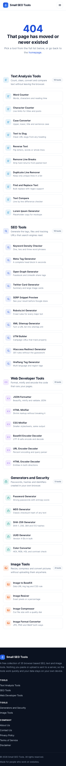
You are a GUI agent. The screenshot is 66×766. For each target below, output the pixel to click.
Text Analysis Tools (10, 685)
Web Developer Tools (11, 695)
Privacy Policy (7, 735)
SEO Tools (5, 690)
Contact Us (6, 730)
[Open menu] (60, 5)
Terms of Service (9, 740)
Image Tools (6, 712)
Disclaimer (5, 745)
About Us (5, 725)
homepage (35, 52)
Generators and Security (13, 707)
